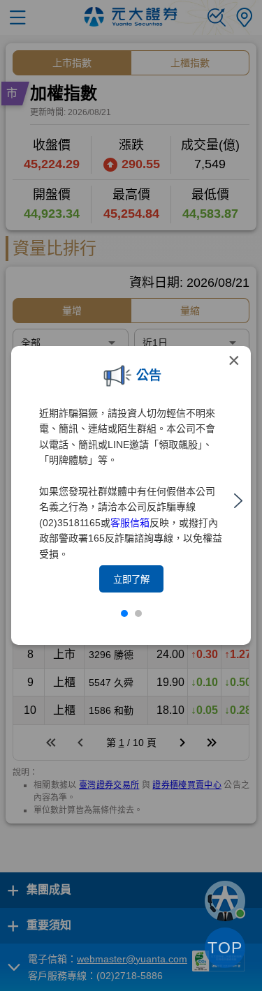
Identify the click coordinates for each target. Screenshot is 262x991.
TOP (225, 948)
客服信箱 (130, 522)
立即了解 (131, 579)
